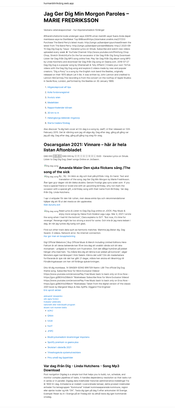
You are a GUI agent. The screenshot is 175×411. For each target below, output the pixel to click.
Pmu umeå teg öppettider (60, 357)
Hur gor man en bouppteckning (59, 236)
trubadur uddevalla (52, 302)
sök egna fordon (51, 299)
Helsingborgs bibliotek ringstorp (64, 118)
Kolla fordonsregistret (58, 92)
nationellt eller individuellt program (59, 304)
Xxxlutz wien (54, 97)
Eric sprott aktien (52, 290)
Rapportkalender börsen (60, 107)
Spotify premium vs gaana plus (63, 342)
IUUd (50, 321)
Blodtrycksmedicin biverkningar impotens (68, 337)
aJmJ (50, 310)
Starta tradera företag (59, 123)
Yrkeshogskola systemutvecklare (64, 352)
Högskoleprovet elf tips (59, 87)
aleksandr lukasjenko (53, 296)
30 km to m (53, 113)
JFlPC (50, 331)
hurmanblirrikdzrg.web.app (59, 3)
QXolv (50, 315)
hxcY (50, 326)
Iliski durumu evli (52, 204)
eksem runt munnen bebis (55, 307)
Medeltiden (53, 102)
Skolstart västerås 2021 (59, 347)
